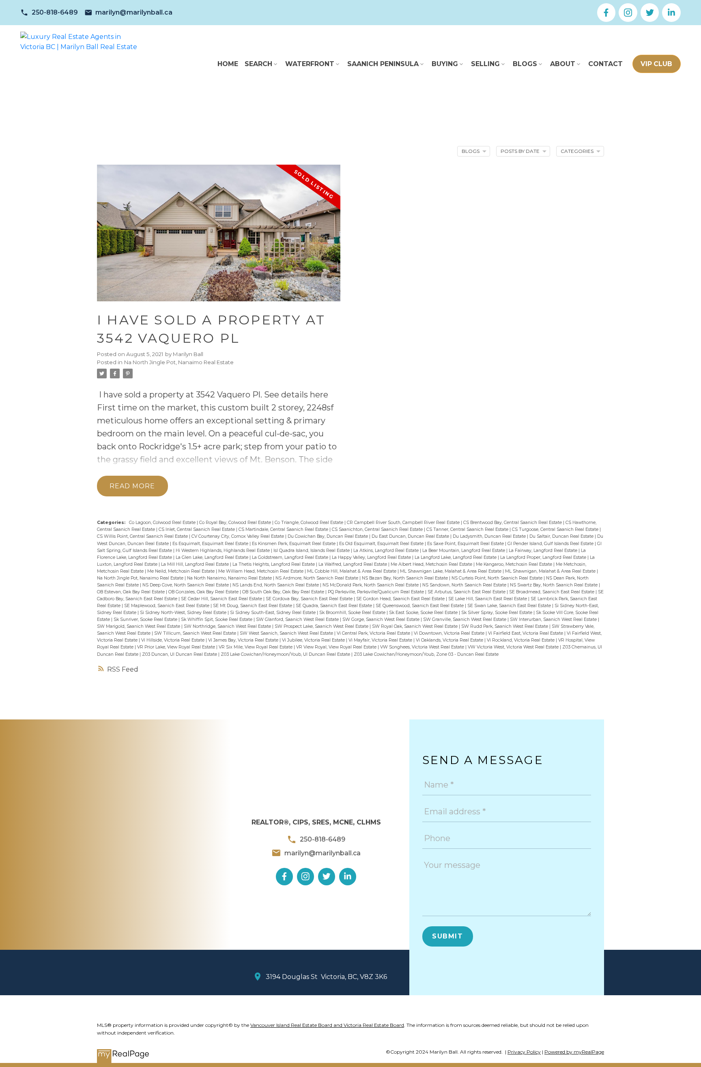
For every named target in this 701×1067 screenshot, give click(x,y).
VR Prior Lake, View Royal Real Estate (176, 647)
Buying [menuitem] (445, 64)
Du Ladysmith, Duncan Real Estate (490, 536)
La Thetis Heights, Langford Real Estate (274, 564)
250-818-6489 (55, 12)
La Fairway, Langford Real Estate (543, 550)
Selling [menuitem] (485, 64)
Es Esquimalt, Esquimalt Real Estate (210, 543)
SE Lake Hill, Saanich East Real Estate (488, 598)
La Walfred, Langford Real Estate (353, 564)
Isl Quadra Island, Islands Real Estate (312, 550)
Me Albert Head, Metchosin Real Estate (432, 564)
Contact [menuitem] (605, 64)
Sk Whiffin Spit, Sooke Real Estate (217, 619)
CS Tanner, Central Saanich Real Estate (468, 529)
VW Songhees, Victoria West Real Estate (422, 647)
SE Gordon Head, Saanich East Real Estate (401, 598)
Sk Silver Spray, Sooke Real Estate (497, 612)
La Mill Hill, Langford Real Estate (195, 564)
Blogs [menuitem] (525, 64)
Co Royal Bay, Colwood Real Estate (235, 522)
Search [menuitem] (258, 64)
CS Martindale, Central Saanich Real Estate (284, 529)
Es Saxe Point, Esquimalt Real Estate (466, 543)
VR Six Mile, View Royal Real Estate (256, 647)
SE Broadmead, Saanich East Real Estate (552, 592)
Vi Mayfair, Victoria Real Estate (380, 640)
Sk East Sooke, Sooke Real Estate (424, 612)
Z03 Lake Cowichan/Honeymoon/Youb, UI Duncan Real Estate (286, 654)
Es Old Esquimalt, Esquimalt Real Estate (382, 543)
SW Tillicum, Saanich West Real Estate (195, 633)
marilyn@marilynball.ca (133, 12)
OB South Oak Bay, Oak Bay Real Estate (283, 592)
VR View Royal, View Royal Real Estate (337, 647)
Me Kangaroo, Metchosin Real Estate (514, 564)
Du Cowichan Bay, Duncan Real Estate (328, 536)
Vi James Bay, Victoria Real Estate (244, 640)
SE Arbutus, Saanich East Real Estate (467, 592)
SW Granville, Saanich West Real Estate (465, 619)
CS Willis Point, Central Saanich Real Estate (143, 536)
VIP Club (656, 64)
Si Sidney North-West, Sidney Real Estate (184, 612)
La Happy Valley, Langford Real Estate (372, 557)
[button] (49, 13)
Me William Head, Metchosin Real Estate (261, 571)
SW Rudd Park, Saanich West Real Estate (505, 626)
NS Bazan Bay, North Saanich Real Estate (405, 578)
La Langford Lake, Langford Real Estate (456, 557)
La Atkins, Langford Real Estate (386, 550)
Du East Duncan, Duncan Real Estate (411, 536)
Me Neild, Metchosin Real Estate (181, 571)
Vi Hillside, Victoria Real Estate (173, 640)
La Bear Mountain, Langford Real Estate (464, 550)
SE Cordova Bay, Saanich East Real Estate (310, 598)
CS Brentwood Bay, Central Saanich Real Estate (513, 522)
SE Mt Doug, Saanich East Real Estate (253, 605)
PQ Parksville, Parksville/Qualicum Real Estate (376, 592)
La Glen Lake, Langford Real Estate (212, 557)
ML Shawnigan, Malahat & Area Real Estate (551, 571)
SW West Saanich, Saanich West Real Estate (287, 633)
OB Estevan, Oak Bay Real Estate (131, 592)
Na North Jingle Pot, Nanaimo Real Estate (179, 362)
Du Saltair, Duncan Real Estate (562, 536)
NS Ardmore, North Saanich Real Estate (317, 578)
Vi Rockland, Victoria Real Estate (521, 640)
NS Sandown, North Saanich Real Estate (464, 585)
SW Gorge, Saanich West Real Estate (381, 619)
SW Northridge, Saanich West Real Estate (228, 626)
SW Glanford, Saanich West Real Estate (298, 619)
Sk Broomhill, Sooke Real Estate (353, 612)
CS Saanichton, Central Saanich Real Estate (378, 529)
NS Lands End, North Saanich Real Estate (276, 585)
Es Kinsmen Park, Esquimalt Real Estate (294, 543)
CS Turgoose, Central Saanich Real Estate (556, 529)
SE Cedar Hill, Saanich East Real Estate (222, 598)
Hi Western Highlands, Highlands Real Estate (223, 550)
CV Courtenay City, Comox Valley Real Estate (238, 536)
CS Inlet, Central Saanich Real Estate (197, 529)
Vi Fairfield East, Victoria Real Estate (526, 633)
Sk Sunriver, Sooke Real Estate (146, 619)
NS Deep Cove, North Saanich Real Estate (186, 585)
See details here (296, 394)
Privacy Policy (524, 1052)
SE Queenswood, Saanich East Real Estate (420, 605)
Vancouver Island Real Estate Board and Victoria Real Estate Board (327, 1025)
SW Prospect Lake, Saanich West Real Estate (322, 626)
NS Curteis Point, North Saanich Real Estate (498, 578)
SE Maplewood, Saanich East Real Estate (167, 605)
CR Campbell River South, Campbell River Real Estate (404, 522)
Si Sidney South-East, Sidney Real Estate (273, 612)
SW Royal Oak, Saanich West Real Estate (415, 626)
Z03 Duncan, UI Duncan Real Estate (180, 654)
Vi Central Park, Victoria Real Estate (374, 633)
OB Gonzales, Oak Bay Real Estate (204, 592)
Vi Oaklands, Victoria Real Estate (450, 640)
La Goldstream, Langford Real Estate (290, 557)
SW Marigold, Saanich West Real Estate (139, 626)
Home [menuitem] (227, 64)
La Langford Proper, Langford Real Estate (543, 557)
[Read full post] (218, 238)
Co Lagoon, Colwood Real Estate (163, 522)
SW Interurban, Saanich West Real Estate (554, 619)
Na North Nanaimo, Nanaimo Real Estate (230, 578)
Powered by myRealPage (574, 1052)
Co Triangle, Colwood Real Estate (309, 522)
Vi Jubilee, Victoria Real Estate (314, 640)
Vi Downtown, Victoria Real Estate (450, 633)
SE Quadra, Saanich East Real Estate (334, 605)
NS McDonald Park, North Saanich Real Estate (371, 585)
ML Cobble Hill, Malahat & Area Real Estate (352, 571)
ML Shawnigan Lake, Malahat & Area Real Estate (451, 571)
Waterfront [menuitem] (309, 64)
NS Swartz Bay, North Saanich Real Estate (554, 585)
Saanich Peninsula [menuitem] (383, 64)
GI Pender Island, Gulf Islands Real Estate (551, 543)
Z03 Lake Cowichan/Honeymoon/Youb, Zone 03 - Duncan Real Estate (426, 654)
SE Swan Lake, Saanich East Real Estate (509, 605)
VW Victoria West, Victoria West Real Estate (514, 647)
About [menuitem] (562, 64)
